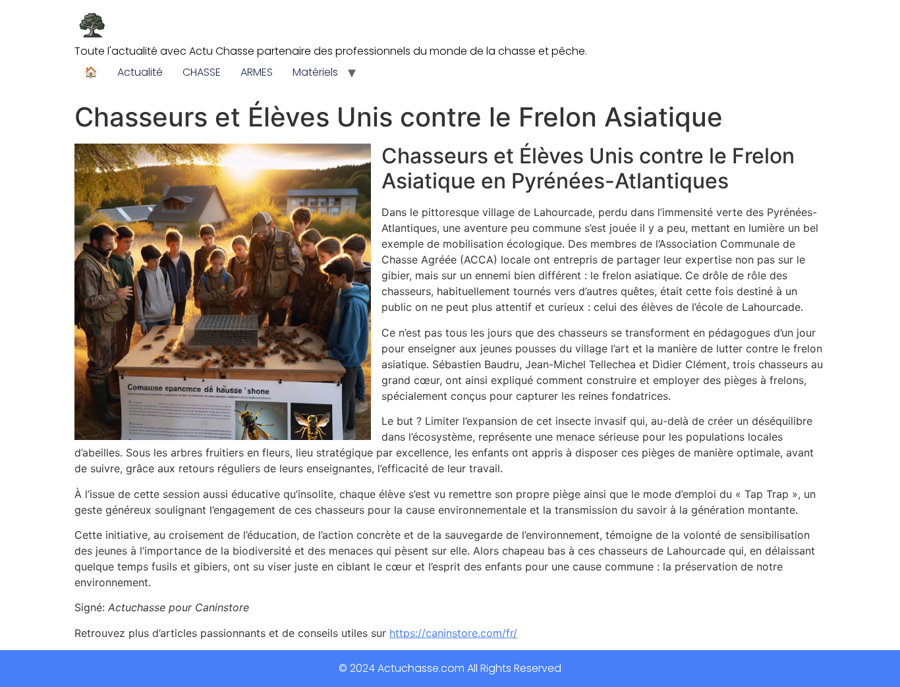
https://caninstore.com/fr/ (453, 633)
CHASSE (202, 72)
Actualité (140, 72)
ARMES (256, 72)
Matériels (315, 72)
